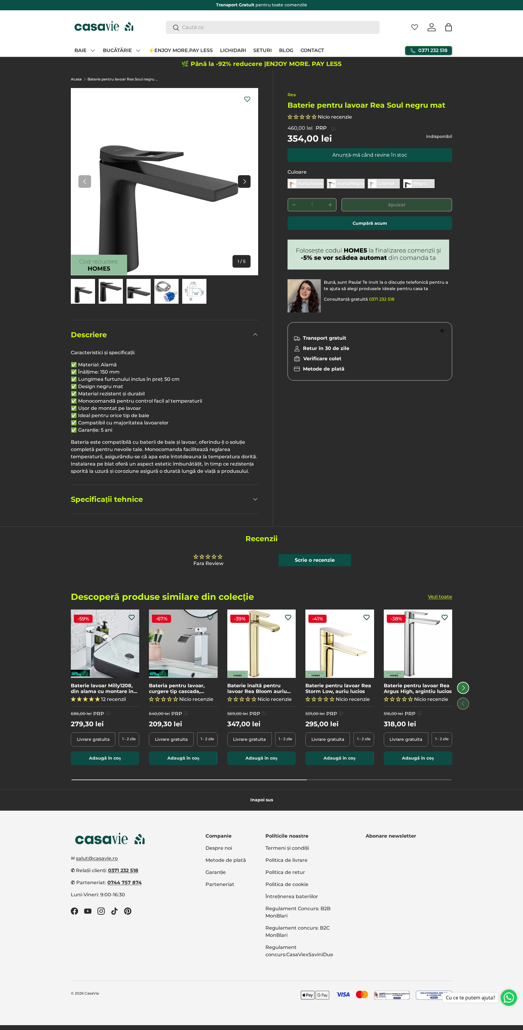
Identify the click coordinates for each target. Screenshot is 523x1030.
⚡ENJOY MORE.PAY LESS (180, 50)
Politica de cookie (286, 884)
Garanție (216, 872)
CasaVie (91, 993)
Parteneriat (220, 884)
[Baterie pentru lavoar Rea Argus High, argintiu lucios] (418, 644)
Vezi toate (440, 596)
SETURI (262, 50)
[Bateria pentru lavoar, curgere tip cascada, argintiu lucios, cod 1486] (183, 644)
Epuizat (396, 205)
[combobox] (273, 27)
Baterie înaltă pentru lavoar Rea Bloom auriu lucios (257, 688)
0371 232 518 (381, 299)
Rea (292, 94)
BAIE (80, 50)
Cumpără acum (370, 223)
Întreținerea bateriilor (291, 896)
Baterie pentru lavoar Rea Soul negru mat (123, 79)
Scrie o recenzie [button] (315, 560)
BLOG (286, 50)
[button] (448, 27)
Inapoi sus (261, 800)
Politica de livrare (286, 860)
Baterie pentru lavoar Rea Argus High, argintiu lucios (418, 688)
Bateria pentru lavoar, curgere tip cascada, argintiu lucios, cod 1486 (179, 688)
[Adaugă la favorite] (247, 99)
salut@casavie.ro (97, 858)
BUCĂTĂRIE (117, 50)
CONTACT (312, 50)
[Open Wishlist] (414, 27)
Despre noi (219, 848)
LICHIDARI (233, 50)
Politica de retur (285, 872)
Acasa (76, 79)
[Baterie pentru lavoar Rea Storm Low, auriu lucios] (339, 644)
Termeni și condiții (287, 848)
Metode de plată (226, 860)
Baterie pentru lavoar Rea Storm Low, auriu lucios (338, 688)
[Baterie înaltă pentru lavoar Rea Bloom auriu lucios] (261, 644)
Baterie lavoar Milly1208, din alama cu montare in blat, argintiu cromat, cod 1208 (103, 688)
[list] (164, 181)
